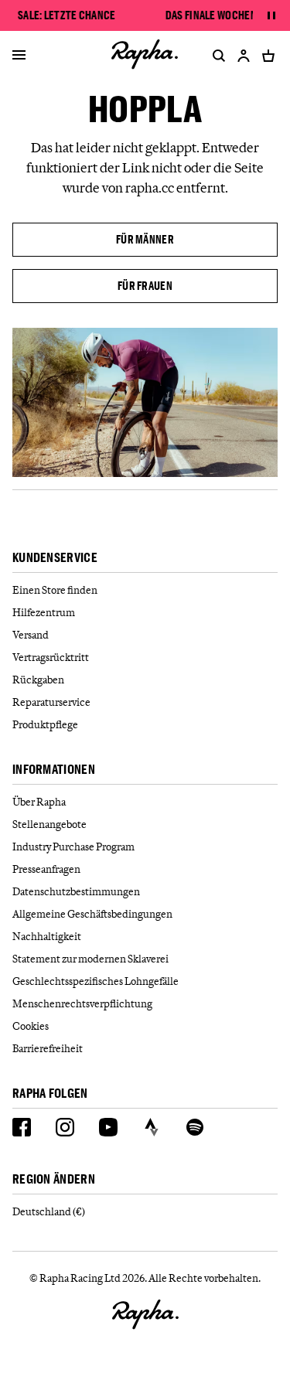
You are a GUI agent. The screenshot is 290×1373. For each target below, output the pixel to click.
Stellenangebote (49, 824)
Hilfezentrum (43, 612)
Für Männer (145, 239)
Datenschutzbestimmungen (76, 891)
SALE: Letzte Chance (67, 15)
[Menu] (19, 56)
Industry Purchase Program (73, 846)
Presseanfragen (46, 869)
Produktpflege (45, 724)
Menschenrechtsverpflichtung (82, 1003)
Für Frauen (145, 285)
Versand (30, 635)
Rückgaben (38, 679)
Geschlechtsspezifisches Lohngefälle (95, 981)
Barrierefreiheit (47, 1048)
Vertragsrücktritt (50, 657)
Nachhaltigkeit (46, 936)
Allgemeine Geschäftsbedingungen (92, 914)
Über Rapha (39, 802)
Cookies (30, 1026)
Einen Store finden (54, 590)
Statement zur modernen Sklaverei (90, 958)
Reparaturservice (51, 702)
